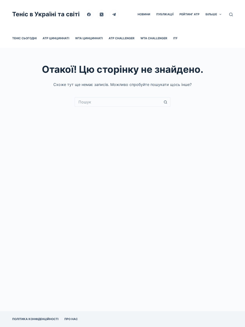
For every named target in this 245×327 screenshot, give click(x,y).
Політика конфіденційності (35, 319)
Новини (144, 14)
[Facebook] (89, 14)
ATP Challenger (121, 38)
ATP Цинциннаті (56, 38)
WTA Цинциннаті (89, 38)
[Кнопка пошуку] (165, 102)
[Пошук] (231, 14)
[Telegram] (114, 14)
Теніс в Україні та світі (46, 14)
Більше (211, 14)
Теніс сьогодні (24, 38)
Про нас (71, 319)
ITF (175, 38)
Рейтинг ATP (189, 14)
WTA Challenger (153, 38)
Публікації (164, 14)
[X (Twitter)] (101, 14)
